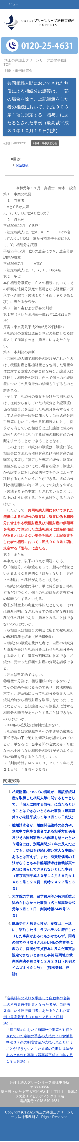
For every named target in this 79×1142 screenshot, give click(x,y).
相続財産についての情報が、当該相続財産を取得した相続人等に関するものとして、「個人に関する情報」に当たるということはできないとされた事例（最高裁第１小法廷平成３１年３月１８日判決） (43, 804)
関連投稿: (22, 165)
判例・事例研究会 (45, 143)
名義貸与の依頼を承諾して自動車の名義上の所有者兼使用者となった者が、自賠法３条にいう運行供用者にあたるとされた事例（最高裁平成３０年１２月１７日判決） (36, 1010)
